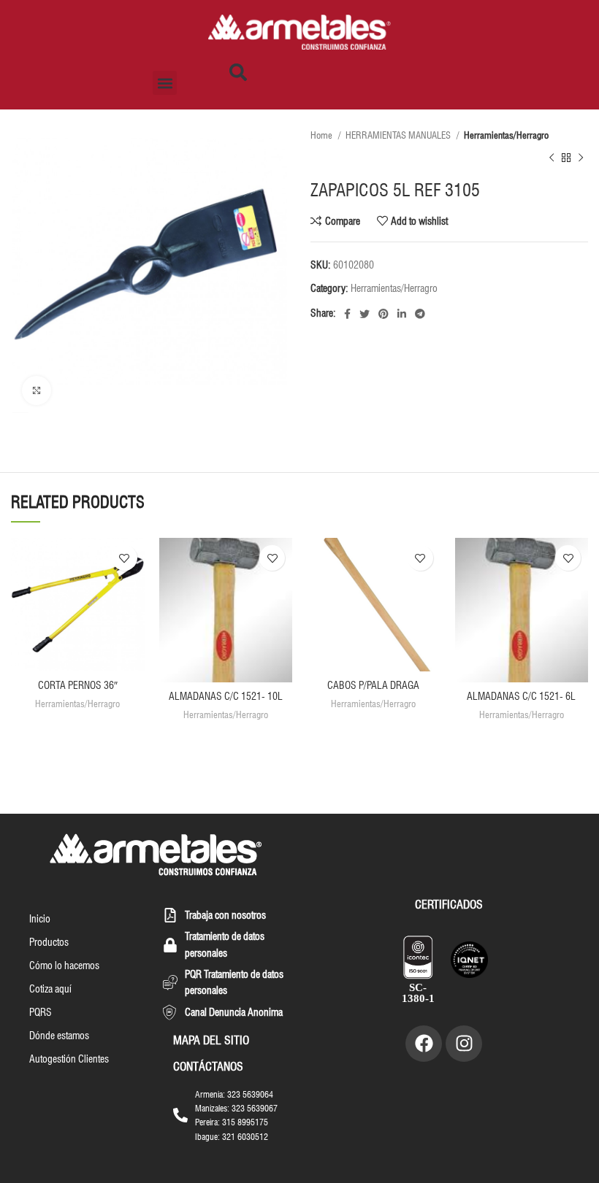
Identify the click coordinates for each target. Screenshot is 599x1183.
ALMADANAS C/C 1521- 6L (521, 696)
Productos (49, 942)
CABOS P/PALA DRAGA (373, 685)
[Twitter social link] (364, 313)
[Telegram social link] (420, 313)
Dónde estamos (59, 1035)
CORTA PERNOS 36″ (78, 685)
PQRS (40, 1012)
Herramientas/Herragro (506, 135)
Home (322, 135)
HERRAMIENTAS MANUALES (399, 135)
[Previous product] (551, 158)
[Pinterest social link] (383, 313)
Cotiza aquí (50, 989)
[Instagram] (464, 1043)
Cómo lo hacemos (64, 965)
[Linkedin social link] (402, 313)
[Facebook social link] (347, 313)
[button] (165, 83)
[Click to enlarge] (36, 390)
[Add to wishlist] (124, 558)
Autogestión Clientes (69, 1059)
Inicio (39, 919)
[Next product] (580, 158)
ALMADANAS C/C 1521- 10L (226, 696)
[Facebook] (423, 1043)
